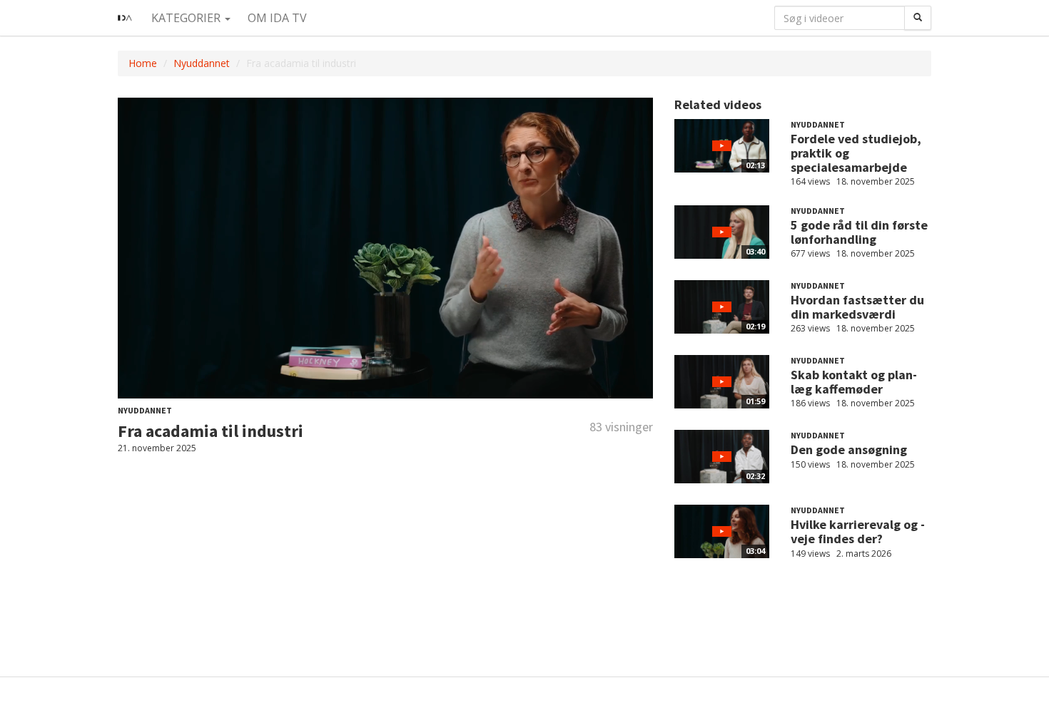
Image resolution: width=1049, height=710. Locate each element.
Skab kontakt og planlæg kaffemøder (854, 381)
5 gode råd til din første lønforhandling (859, 232)
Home (142, 63)
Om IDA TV (277, 18)
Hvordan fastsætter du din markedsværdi (857, 307)
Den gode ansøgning (849, 449)
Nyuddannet (201, 63)
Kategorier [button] (187, 18)
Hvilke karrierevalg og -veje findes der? (858, 531)
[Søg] (917, 18)
